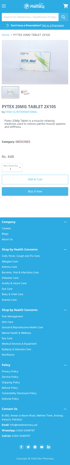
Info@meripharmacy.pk (20, 424)
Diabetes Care (10, 277)
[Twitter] (28, 447)
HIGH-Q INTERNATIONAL (21, 112)
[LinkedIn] (48, 447)
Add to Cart (35, 179)
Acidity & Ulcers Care (14, 283)
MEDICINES (23, 141)
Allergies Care (10, 261)
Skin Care (7, 321)
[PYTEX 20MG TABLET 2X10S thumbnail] (10, 92)
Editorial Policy (10, 398)
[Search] (63, 17)
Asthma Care (9, 266)
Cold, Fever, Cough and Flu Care (21, 255)
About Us (7, 239)
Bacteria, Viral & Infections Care (20, 272)
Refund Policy (10, 387)
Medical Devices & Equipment (19, 343)
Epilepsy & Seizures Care (16, 349)
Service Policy (10, 376)
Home (5, 34)
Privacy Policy (10, 371)
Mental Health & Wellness (16, 332)
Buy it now (35, 191)
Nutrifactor (8, 354)
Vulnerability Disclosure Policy (19, 393)
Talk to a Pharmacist (53, 25)
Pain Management (12, 316)
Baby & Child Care (12, 294)
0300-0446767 (18, 430)
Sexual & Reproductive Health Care (22, 327)
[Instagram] (35, 447)
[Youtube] (41, 447)
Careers (6, 228)
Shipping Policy (11, 382)
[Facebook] (21, 447)
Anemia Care (9, 299)
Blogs (5, 233)
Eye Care (7, 288)
